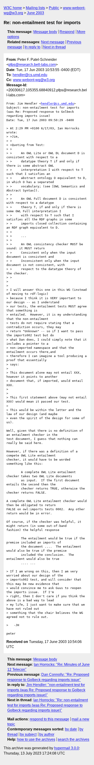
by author (46, 734)
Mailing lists (35, 8)
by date (71, 729)
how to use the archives (36, 739)
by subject (28, 734)
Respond (67, 32)
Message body (45, 32)
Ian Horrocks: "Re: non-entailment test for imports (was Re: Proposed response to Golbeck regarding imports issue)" (47, 705)
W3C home (13, 8)
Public (54, 8)
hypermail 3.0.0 (66, 748)
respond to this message (49, 719)
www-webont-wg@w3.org (34, 80)
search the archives (73, 739)
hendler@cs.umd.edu (30, 75)
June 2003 (35, 13)
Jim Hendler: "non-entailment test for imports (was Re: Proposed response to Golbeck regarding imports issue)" (46, 690)
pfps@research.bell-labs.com (32, 64)
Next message (52, 42)
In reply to (32, 47)
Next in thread (54, 47)
